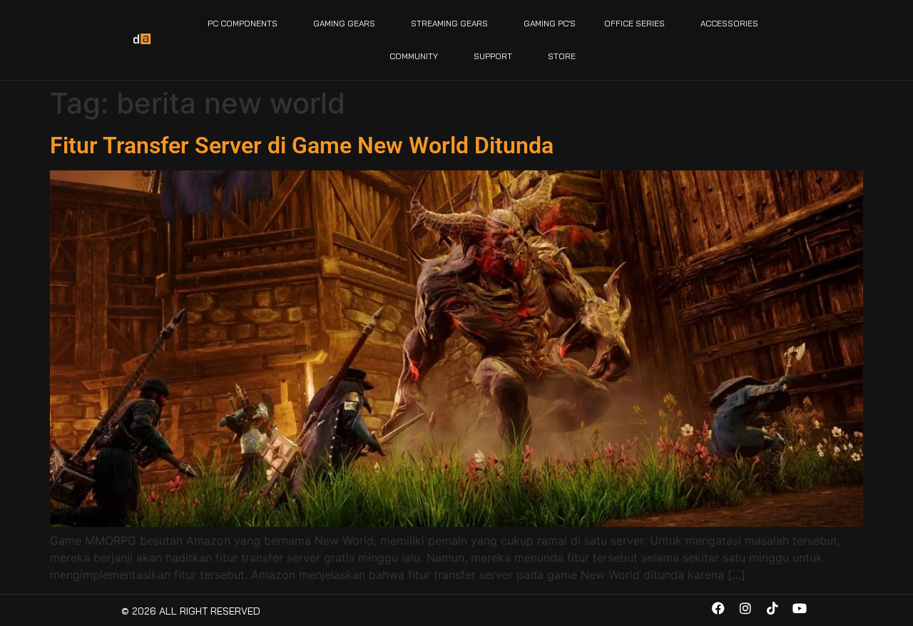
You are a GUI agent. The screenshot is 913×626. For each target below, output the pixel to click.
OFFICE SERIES (634, 23)
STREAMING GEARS (449, 23)
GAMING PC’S (550, 23)
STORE (562, 56)
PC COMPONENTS (242, 23)
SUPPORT (493, 56)
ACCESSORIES (729, 23)
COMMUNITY (413, 56)
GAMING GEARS (344, 23)
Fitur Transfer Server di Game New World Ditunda (302, 145)
